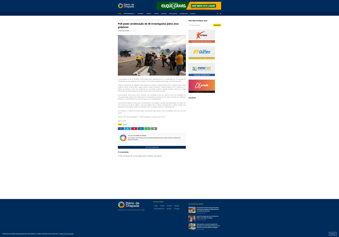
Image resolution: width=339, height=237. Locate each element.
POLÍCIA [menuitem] (156, 13)
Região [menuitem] (149, 13)
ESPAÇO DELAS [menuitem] (173, 13)
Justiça (127, 20)
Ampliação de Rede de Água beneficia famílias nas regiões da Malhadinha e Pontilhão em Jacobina (208, 209)
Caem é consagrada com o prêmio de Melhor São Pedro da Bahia (207, 217)
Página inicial (121, 20)
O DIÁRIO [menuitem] (192, 13)
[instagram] (220, 13)
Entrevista (169, 208)
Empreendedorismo (159, 208)
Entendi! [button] (332, 234)
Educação (176, 206)
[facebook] (218, 13)
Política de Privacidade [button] (66, 234)
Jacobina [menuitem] (140, 13)
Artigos (156, 206)
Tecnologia (176, 208)
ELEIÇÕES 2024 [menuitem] (184, 13)
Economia (169, 206)
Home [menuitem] (119, 13)
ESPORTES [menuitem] (164, 13)
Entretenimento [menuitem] (129, 13)
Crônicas (162, 206)
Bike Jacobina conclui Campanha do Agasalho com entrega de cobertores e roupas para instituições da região (208, 225)
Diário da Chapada (124, 30)
